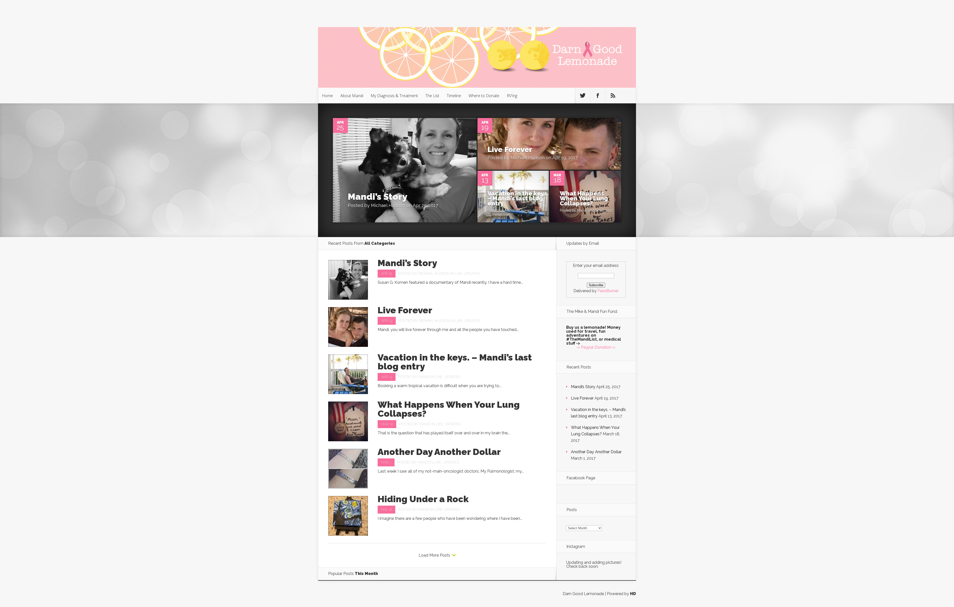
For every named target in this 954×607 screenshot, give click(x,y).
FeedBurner (608, 290)
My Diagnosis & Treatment (394, 95)
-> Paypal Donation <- (596, 347)
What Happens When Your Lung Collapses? (584, 198)
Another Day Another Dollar (439, 451)
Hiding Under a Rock (423, 499)
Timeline (454, 95)
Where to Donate (484, 95)
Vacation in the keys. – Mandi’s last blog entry (518, 198)
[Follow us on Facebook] (597, 96)
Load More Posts (434, 555)
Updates (472, 274)
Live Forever (509, 149)
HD (633, 593)
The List (432, 95)
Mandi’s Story (377, 196)
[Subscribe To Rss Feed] (612, 96)
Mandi (510, 210)
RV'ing (512, 95)
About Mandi (351, 95)
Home (327, 95)
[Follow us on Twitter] (582, 96)
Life (458, 274)
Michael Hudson (388, 205)
